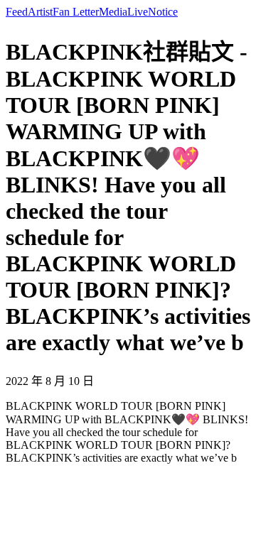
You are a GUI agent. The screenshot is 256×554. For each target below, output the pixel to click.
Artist (40, 12)
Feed (17, 12)
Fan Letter (76, 12)
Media (113, 12)
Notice (163, 12)
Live (137, 12)
